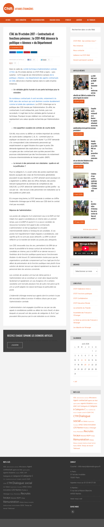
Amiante (95, 403)
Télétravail (76, 448)
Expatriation (91, 421)
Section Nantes (16, 505)
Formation (75, 425)
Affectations (92, 397)
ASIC (75, 406)
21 (89, 365)
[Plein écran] (95, 253)
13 (85, 360)
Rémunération (81, 439)
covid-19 (84, 412)
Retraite (83, 436)
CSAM (88, 412)
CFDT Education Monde (81, 303)
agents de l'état (93, 400)
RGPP (89, 436)
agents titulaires (87, 403)
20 (85, 365)
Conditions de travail (11, 479)
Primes (75, 431)
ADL (74, 397)
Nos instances (78, 46)
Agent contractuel (80, 400)
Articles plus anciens (90, 229)
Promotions (80, 431)
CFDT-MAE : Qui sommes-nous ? (84, 41)
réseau (91, 440)
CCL (87, 409)
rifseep (93, 436)
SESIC (79, 445)
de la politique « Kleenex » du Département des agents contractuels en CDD (33, 78)
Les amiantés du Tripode (81, 308)
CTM (75, 416)
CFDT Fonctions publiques (82, 293)
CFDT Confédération (80, 298)
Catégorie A (84, 406)
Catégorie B (17, 476)
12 (81, 360)
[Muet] (92, 253)
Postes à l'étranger (89, 428)
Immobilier (92, 425)
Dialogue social (22, 483)
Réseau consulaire (78, 443)
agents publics (76, 403)
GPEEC (81, 425)
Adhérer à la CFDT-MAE (81, 55)
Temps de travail (87, 445)
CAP (78, 406)
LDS (75, 428)
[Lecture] (76, 253)
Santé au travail (87, 443)
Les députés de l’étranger (82, 327)
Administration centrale (82, 397)
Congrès (79, 412)
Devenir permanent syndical (83, 60)
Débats (85, 421)
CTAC (92, 412)
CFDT (8, 8)
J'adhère (15, 345)
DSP (82, 421)
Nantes (80, 428)
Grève (85, 425)
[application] (85, 248)
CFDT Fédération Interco (82, 289)
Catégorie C (80, 409)
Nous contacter (78, 50)
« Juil (75, 381)
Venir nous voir (76, 499)
